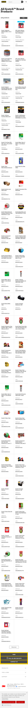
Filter (23, 17)
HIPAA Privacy (17, 684)
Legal (8, 684)
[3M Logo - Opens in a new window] (4, 2)
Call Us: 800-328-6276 (14, 658)
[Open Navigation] (26, 2)
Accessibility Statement (11, 685)
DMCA (22, 684)
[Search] (22, 2)
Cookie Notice (5, 698)
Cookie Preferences (22, 686)
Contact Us (14, 662)
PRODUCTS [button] (5, 668)
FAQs (14, 654)
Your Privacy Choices (11, 686)
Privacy (11, 684)
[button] (7, 705)
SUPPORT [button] (4, 676)
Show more (14, 647)
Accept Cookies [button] (20, 702)
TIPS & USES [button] (5, 672)
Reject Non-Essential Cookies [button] (8, 702)
